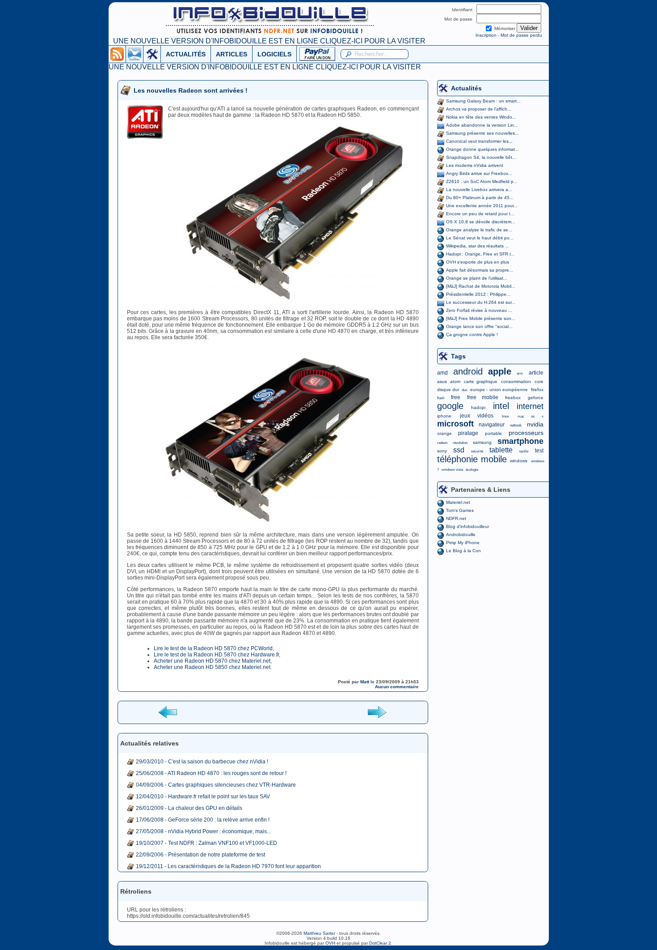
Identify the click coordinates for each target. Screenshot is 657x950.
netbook (516, 425)
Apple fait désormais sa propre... (479, 270)
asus (442, 381)
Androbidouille (461, 534)
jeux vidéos (476, 416)
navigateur (492, 425)
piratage (468, 433)
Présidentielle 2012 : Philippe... (478, 294)
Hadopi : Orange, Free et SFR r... (480, 253)
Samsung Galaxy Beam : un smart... (483, 100)
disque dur (448, 389)
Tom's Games (460, 510)
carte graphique (480, 381)
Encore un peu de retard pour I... (480, 213)
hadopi (478, 407)
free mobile (482, 397)
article (536, 373)
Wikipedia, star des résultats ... (477, 245)
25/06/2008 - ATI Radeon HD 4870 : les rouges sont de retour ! (211, 773)
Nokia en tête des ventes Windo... (481, 117)
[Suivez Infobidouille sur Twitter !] (134, 53)
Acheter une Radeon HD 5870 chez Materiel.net (212, 661)
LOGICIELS (274, 54)
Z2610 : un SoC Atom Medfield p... (482, 181)
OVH (330, 943)
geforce (535, 397)
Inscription (486, 35)
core (539, 381)
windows (518, 460)
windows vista (452, 470)
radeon (442, 443)
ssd (458, 450)
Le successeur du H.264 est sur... (480, 302)
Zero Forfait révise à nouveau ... (479, 310)
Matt (364, 681)
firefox (537, 389)
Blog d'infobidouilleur (467, 526)
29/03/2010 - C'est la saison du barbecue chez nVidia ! (202, 761)
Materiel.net (458, 502)
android (468, 371)
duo (464, 390)
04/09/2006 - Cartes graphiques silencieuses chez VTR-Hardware (216, 785)
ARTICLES (231, 54)
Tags (458, 356)
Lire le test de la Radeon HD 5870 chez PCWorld (213, 648)
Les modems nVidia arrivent (474, 165)
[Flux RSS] (117, 53)
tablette (501, 450)
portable (493, 433)
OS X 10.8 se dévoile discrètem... (480, 221)
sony (442, 450)
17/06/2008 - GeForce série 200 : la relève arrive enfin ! (203, 820)
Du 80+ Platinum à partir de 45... (480, 197)
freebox (513, 397)
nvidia (535, 424)
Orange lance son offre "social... (479, 326)
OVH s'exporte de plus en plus (477, 262)
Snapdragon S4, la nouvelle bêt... (481, 157)
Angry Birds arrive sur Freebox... (479, 173)
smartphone (520, 441)
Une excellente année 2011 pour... (482, 205)
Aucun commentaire (397, 686)
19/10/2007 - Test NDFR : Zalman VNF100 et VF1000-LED (206, 843)
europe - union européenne (499, 389)
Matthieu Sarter (319, 933)
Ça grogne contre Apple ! (472, 334)
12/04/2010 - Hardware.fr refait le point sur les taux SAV (203, 796)
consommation (516, 381)
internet (530, 406)
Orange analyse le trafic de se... (479, 229)
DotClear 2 (380, 943)
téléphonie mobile (472, 459)
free (455, 397)
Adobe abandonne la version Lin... (482, 125)
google (450, 406)
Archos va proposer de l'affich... (478, 109)
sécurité (477, 451)
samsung (482, 442)
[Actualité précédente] (168, 712)
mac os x (530, 416)
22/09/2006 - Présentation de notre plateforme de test (200, 855)
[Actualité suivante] (376, 712)
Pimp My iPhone (463, 542)
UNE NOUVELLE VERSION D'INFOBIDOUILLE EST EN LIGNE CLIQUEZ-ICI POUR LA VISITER (269, 41)
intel (501, 406)
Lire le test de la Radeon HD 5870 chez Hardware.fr (216, 655)
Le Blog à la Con (463, 550)
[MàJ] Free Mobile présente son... (480, 318)
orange (444, 433)
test (539, 450)
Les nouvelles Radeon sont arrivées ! (191, 90)
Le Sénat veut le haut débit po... (480, 237)
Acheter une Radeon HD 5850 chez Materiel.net (212, 667)
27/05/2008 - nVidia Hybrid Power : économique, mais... (203, 831)
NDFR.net (456, 518)
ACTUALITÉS (186, 54)
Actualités (466, 88)
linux (505, 416)
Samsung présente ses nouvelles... (482, 133)
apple (499, 371)
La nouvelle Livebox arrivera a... (479, 189)
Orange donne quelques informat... (482, 149)
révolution (460, 443)
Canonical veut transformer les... (479, 141)
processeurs (526, 432)
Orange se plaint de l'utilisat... (476, 278)
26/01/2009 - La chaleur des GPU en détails (189, 808)
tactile (523, 451)
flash (440, 398)
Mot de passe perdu (521, 35)
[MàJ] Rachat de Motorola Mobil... (480, 286)
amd (442, 373)
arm (520, 373)
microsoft (455, 423)
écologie (472, 470)
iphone (444, 415)
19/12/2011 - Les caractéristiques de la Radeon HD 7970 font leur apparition (228, 866)
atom (455, 381)
